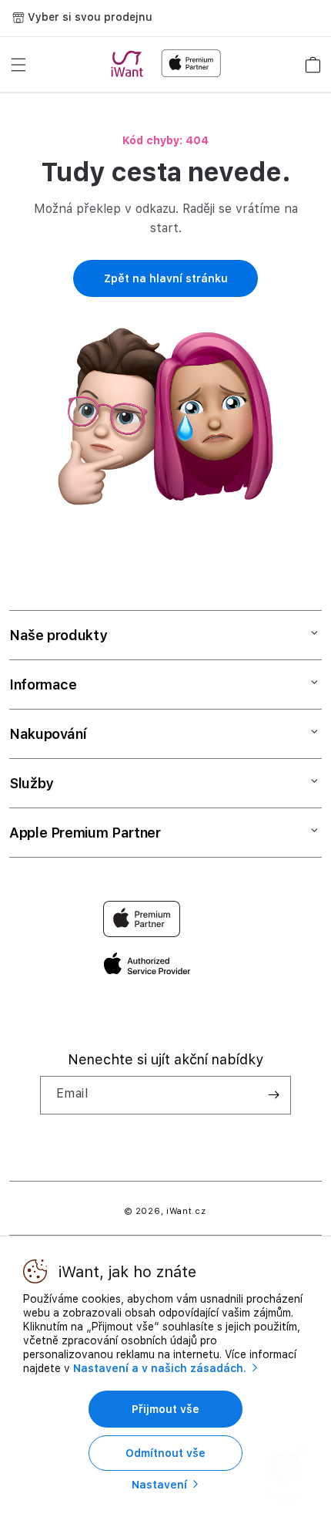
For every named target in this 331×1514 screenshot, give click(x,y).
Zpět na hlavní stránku (166, 278)
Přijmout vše (165, 1409)
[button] (18, 64)
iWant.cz (186, 1211)
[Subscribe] (273, 1095)
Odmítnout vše (165, 1453)
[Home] (130, 64)
